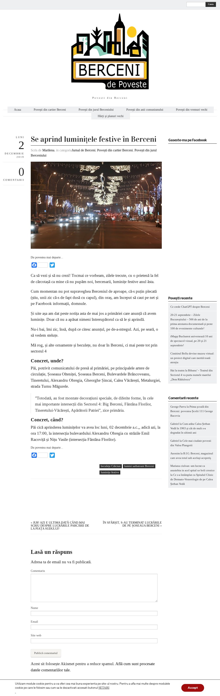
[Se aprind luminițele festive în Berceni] (96, 247)
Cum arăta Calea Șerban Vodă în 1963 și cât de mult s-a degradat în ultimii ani (190, 428)
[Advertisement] (63, 494)
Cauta (211, 4)
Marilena (48, 150)
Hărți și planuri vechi (111, 116)
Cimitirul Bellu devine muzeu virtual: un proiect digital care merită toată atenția (192, 358)
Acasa (17, 109)
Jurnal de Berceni (83, 150)
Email (34, 621)
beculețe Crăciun (111, 466)
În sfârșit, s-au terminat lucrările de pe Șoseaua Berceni (132, 524)
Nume (34, 608)
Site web (36, 635)
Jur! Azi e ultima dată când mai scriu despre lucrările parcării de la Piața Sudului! (60, 525)
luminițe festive (110, 472)
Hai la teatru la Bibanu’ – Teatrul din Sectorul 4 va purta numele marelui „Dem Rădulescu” (191, 375)
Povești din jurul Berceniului (96, 109)
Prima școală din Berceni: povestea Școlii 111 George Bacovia (191, 411)
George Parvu (178, 406)
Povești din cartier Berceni (50, 109)
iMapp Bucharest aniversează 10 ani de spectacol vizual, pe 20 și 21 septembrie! (191, 341)
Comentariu (38, 570)
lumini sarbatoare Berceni (139, 466)
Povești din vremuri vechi (191, 109)
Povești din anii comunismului (144, 109)
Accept (193, 688)
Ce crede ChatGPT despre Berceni (190, 306)
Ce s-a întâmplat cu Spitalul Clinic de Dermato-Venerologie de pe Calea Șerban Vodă (191, 479)
